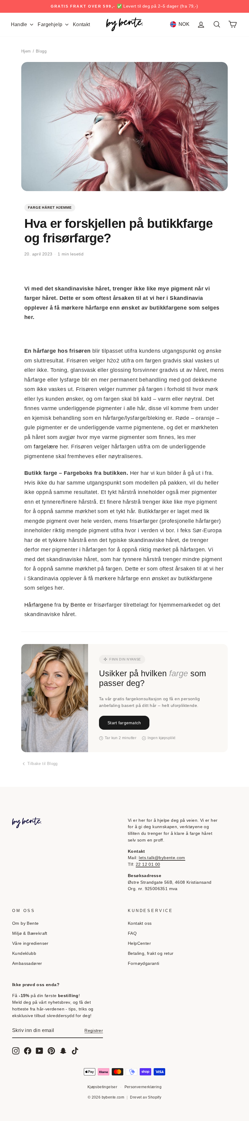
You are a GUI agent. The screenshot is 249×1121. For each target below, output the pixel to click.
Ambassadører (27, 963)
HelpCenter (139, 943)
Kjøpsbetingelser (102, 1087)
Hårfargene (38, 605)
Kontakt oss (140, 923)
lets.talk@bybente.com (162, 857)
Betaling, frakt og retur (151, 953)
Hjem (26, 51)
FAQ (132, 933)
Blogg (41, 51)
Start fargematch (124, 722)
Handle (20, 24)
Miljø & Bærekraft (29, 933)
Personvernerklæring (143, 1087)
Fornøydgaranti (143, 963)
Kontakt (81, 24)
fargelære (46, 447)
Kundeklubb (24, 953)
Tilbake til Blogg (42, 763)
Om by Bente (25, 923)
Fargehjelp (50, 24)
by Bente (74, 605)
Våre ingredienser (30, 943)
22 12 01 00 (148, 864)
